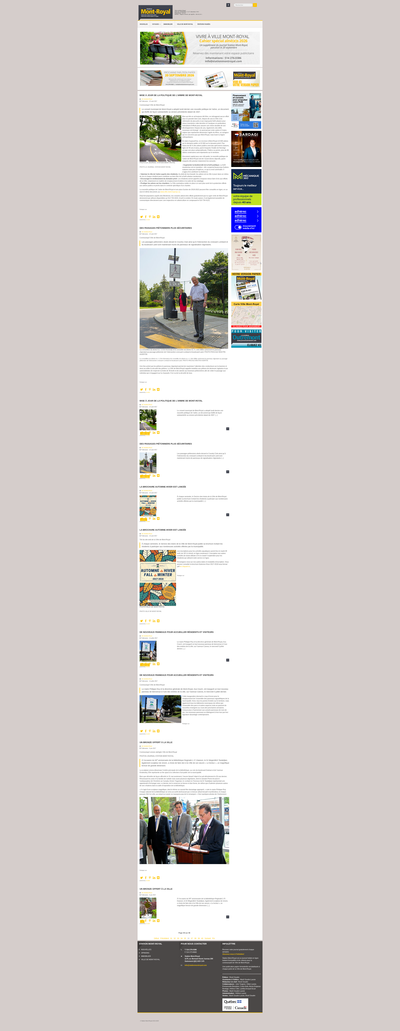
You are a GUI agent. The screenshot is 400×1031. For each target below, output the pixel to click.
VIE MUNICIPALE (146, 99)
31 (171, 938)
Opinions (145, 953)
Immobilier (167, 24)
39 (199, 938)
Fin (213, 938)
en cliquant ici (185, 566)
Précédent (164, 938)
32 (175, 938)
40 (202, 938)
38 (195, 938)
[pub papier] (231, 78)
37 (192, 938)
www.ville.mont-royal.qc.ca (170, 192)
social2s (148, 219)
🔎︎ (255, 5)
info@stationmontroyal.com (196, 965)
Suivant (208, 938)
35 (185, 938)
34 (182, 938)
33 (178, 938)
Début (156, 938)
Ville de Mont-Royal (185, 24)
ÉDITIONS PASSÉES (204, 24)
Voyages (155, 24)
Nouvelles (144, 24)
